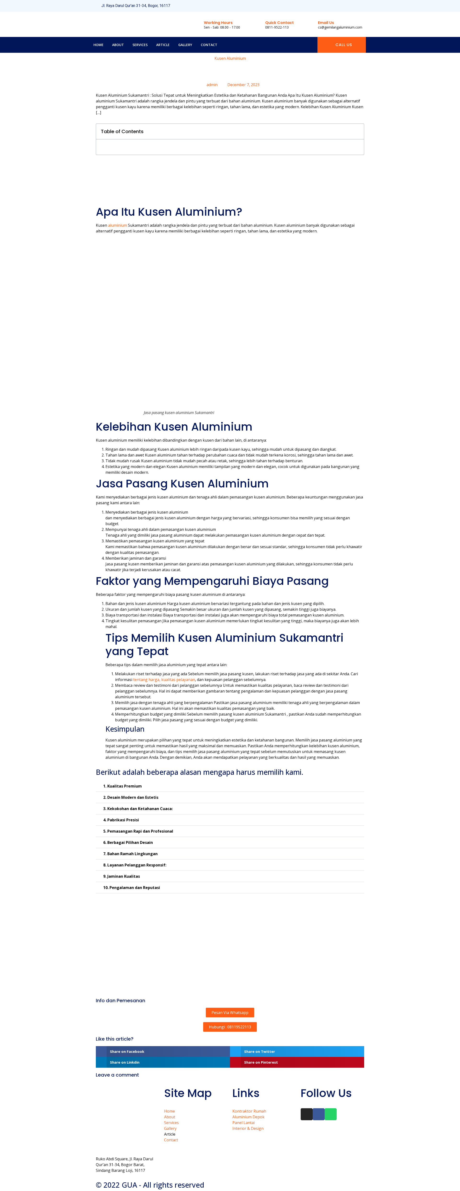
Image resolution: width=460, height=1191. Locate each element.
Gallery (185, 44)
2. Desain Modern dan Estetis (130, 797)
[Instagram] (344, 5)
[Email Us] (309, 24)
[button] (357, 131)
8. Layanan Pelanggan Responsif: (134, 865)
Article (163, 44)
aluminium (117, 225)
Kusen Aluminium (230, 58)
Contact (209, 44)
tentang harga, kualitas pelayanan (164, 679)
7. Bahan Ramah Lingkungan (130, 853)
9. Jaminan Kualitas (121, 876)
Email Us (326, 22)
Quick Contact (279, 22)
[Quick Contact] (257, 24)
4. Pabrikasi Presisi (121, 820)
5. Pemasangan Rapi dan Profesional (138, 831)
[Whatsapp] (360, 5)
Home (98, 44)
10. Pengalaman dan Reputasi (131, 887)
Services (140, 44)
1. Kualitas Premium (122, 786)
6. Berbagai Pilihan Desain (128, 842)
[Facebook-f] (352, 5)
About (118, 44)
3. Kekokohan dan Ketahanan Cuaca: (138, 808)
